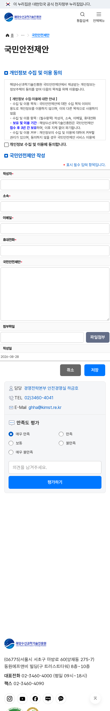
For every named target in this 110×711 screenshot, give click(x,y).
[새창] (9, 698)
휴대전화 (10, 240)
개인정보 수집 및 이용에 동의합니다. (38, 144)
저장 (95, 370)
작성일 (7, 348)
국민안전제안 (40, 35)
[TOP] (95, 698)
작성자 (8, 174)
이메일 (8, 218)
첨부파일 (9, 327)
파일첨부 (97, 337)
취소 (70, 370)
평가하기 (55, 482)
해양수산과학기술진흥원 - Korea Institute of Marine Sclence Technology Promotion (22, 17)
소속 (7, 196)
